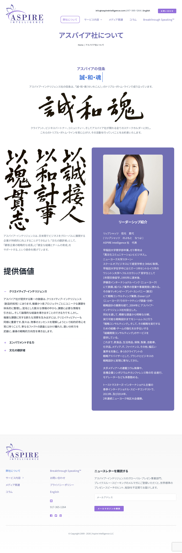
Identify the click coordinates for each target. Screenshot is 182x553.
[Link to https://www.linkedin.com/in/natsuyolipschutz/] (64, 515)
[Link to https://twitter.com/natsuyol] (56, 515)
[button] (45, 291)
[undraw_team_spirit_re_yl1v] (24, 5)
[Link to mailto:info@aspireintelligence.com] (68, 501)
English (146, 10)
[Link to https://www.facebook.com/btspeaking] (51, 515)
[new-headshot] (22, 445)
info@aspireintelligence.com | (111, 10)
